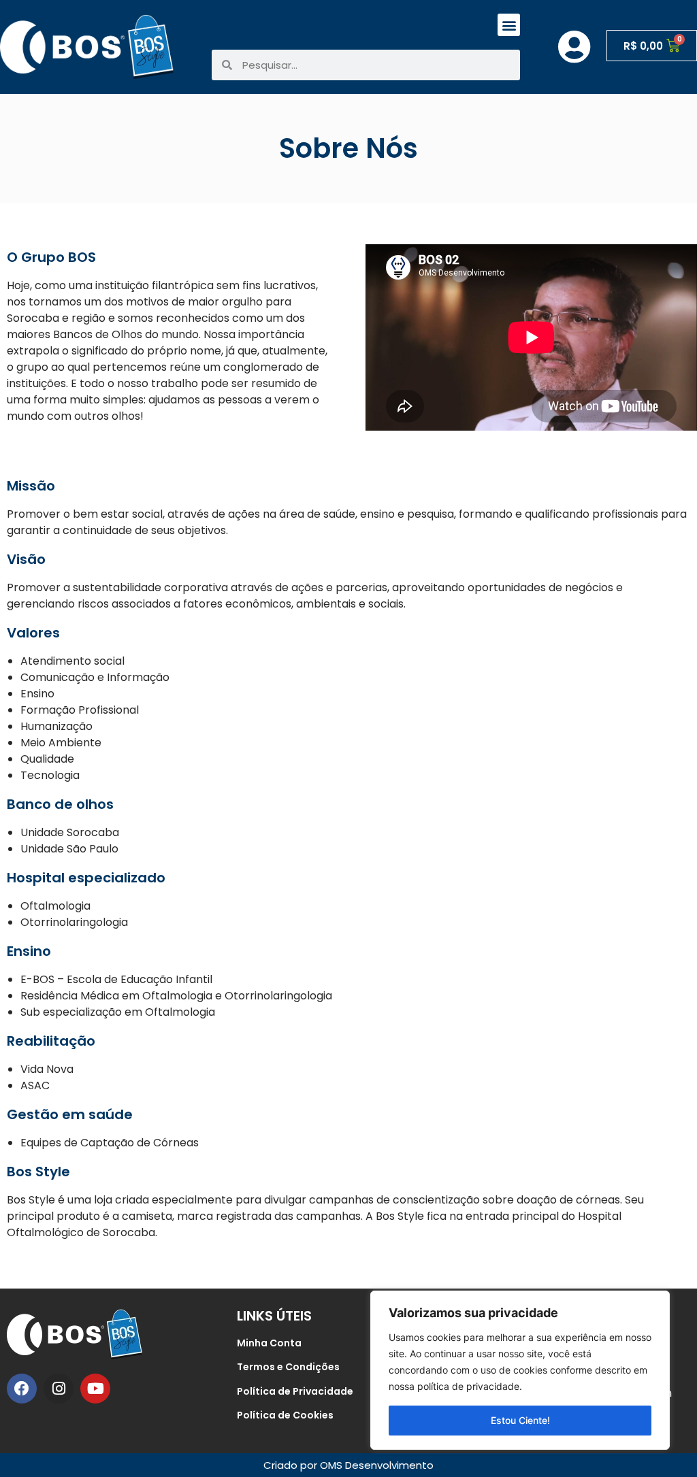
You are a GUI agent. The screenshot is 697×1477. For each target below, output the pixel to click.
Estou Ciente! (520, 1420)
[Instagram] (59, 1389)
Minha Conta (269, 1343)
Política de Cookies (285, 1415)
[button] (509, 25)
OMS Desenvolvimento (377, 1465)
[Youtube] (95, 1389)
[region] (520, 1370)
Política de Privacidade (295, 1391)
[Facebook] (22, 1389)
